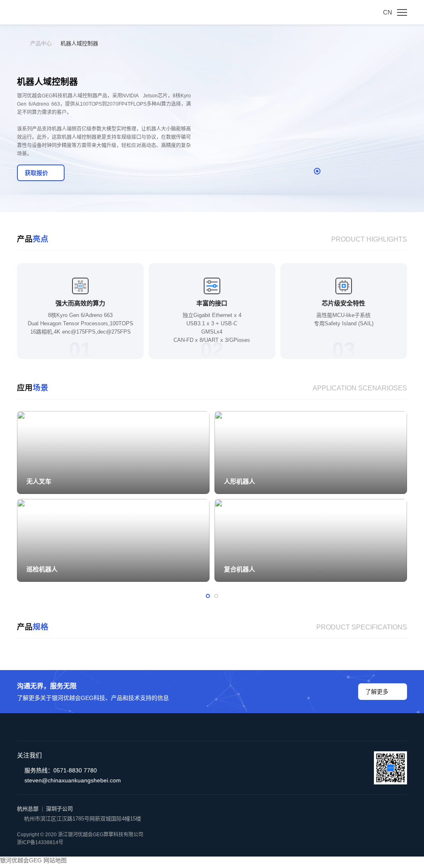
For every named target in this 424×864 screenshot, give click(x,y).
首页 (23, 43)
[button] (317, 171)
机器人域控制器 (79, 43)
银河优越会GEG (21, 860)
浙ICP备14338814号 (40, 842)
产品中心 (41, 43)
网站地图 (55, 860)
